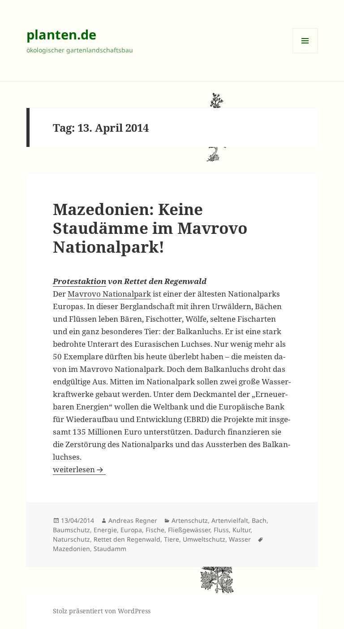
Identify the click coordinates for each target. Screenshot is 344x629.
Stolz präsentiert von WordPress (101, 611)
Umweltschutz (204, 539)
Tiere (171, 539)
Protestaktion (79, 281)
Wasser (240, 539)
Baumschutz (71, 530)
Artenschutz (190, 520)
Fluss (221, 530)
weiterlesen (79, 469)
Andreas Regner (132, 520)
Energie (105, 530)
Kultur (241, 530)
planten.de (61, 34)
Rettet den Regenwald (127, 539)
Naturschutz (71, 539)
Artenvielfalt (229, 520)
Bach (259, 520)
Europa (131, 530)
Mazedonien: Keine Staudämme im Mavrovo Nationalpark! (150, 227)
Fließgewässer (189, 530)
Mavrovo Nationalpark (109, 294)
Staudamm (110, 548)
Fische (155, 530)
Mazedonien (71, 548)
